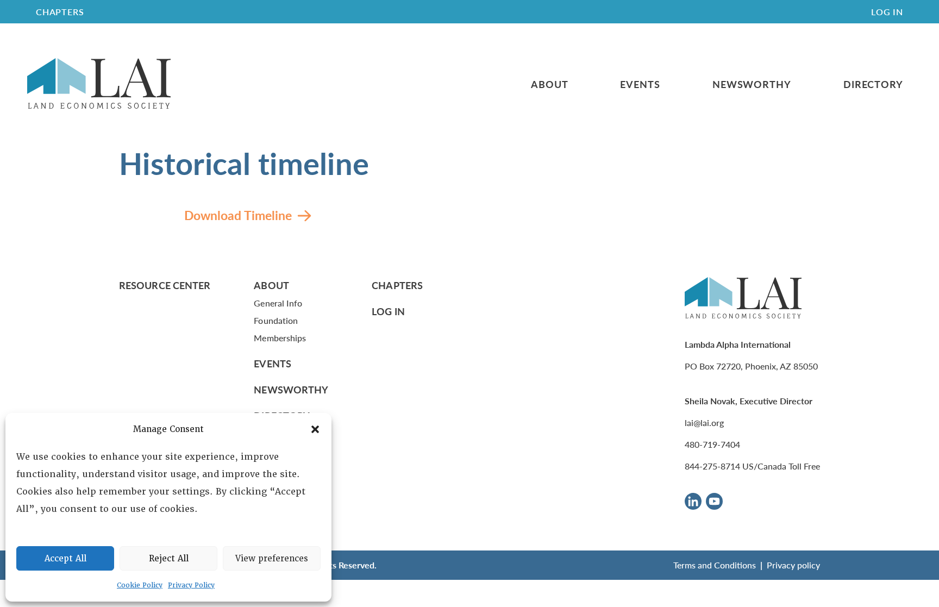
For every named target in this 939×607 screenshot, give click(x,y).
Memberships (280, 337)
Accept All (65, 558)
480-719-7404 (712, 444)
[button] (315, 429)
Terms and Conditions (714, 565)
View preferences (271, 558)
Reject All (169, 558)
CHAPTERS (60, 11)
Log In (887, 11)
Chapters (397, 285)
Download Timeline (238, 215)
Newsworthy (751, 84)
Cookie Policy (139, 585)
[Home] (99, 84)
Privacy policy (793, 565)
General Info (278, 303)
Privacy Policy (191, 585)
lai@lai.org (704, 422)
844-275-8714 (712, 466)
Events (640, 84)
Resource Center (164, 285)
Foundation (276, 320)
